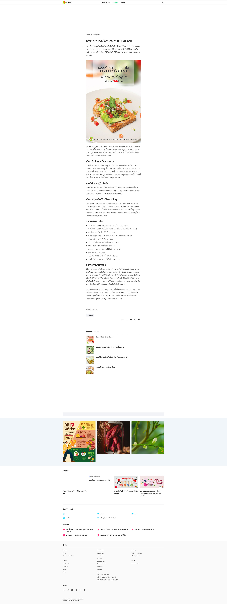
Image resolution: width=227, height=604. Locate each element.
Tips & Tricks (100, 556)
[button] (162, 2)
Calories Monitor (101, 564)
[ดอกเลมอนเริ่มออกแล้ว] (148, 437)
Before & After (101, 561)
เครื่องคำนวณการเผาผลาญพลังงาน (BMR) (108, 580)
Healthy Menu (96, 34)
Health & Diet (106, 2)
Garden (123, 2)
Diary (64, 572)
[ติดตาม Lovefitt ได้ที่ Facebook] (64, 590)
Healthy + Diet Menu (137, 553)
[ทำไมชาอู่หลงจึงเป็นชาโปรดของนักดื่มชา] (75, 482)
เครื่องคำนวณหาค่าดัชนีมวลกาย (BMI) (106, 577)
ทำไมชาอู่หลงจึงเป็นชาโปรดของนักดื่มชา (75, 492)
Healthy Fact (100, 553)
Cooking (115, 2)
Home (64, 553)
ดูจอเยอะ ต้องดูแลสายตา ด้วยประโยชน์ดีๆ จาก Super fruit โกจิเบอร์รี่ (150, 493)
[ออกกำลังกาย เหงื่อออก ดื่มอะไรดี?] (101, 476)
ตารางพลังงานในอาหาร (103, 574)
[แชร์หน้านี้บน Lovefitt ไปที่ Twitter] (131, 319)
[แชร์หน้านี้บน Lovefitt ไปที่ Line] (135, 319)
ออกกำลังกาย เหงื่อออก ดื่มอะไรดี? (100, 480)
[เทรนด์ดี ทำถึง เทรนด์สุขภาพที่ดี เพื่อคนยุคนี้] (126, 482)
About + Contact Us (68, 556)
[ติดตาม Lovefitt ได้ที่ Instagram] (68, 590)
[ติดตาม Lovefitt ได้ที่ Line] (85, 590)
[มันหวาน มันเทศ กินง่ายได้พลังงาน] (113, 437)
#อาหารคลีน (90, 315)
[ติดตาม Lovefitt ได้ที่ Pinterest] (80, 590)
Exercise (99, 558)
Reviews (99, 569)
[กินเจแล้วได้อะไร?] (79, 441)
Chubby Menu (135, 556)
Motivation (100, 566)
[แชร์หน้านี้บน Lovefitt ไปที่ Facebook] (127, 319)
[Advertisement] (113, 18)
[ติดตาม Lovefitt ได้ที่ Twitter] (76, 590)
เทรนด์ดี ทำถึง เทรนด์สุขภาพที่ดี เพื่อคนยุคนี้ (126, 492)
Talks (98, 572)
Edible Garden (135, 564)
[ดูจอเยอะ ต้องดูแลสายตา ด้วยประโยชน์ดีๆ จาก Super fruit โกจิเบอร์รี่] (152, 482)
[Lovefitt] (68, 2)
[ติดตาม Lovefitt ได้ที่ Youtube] (72, 590)
